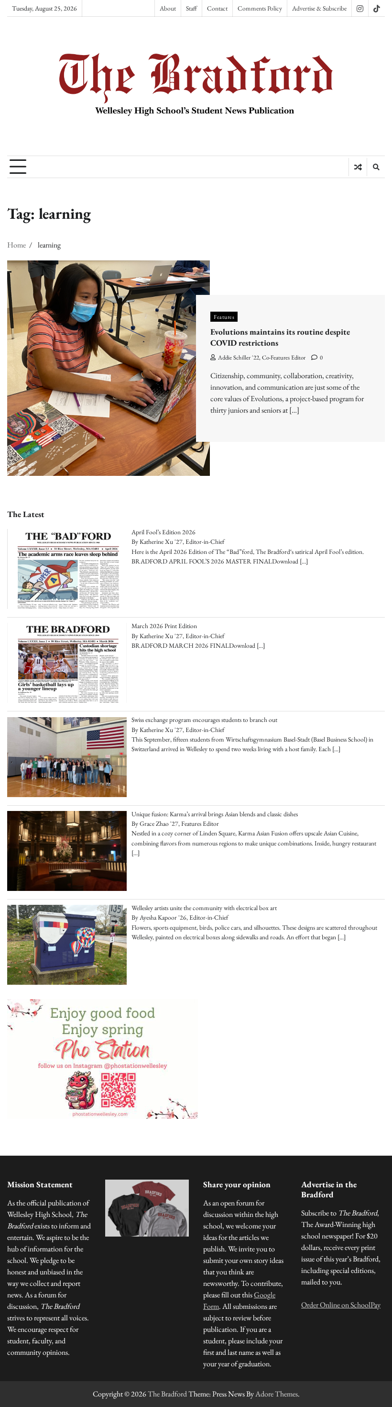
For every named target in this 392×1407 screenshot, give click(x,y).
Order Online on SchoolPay (341, 1305)
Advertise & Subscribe (319, 8)
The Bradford (167, 1394)
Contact (217, 8)
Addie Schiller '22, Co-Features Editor (261, 357)
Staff (191, 8)
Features (224, 316)
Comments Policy (260, 8)
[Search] (376, 167)
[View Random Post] (358, 167)
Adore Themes (276, 1394)
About (168, 8)
